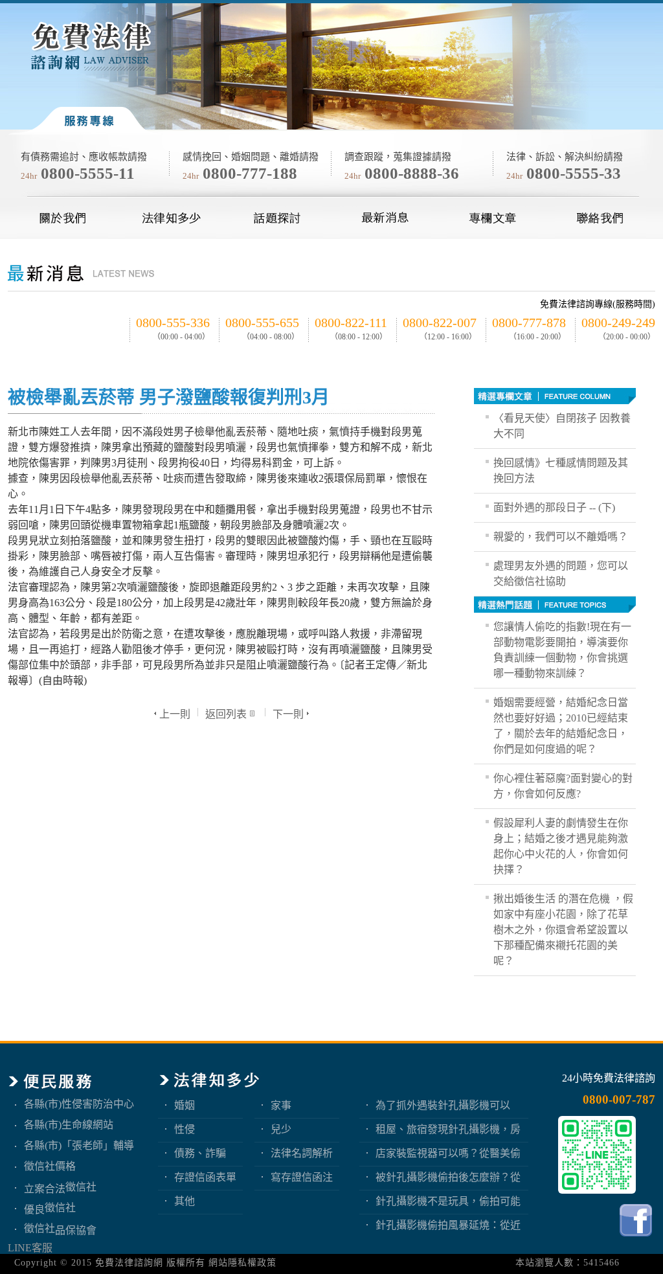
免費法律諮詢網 (129, 1263)
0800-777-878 (529, 322)
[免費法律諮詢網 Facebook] (637, 1239)
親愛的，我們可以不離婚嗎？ (560, 536)
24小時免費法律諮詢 (608, 1078)
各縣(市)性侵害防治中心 (79, 1103)
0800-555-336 (173, 322)
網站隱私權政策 (242, 1263)
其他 (184, 1201)
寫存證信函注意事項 (302, 1177)
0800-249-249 (618, 322)
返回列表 (226, 714)
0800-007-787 (619, 1099)
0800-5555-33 (573, 173)
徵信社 (80, 1186)
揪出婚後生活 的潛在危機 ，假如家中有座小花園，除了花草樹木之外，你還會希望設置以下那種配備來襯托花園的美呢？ (563, 929)
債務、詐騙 (200, 1153)
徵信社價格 (50, 1166)
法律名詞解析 (302, 1153)
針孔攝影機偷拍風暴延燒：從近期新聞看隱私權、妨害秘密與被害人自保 (448, 1225)
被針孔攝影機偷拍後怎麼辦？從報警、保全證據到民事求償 (448, 1177)
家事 (281, 1105)
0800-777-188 (250, 173)
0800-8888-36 (412, 173)
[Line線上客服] (597, 1155)
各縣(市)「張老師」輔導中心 (79, 1145)
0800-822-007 (440, 322)
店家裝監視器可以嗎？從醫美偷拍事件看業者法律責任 (448, 1153)
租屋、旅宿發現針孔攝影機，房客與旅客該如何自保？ (448, 1129)
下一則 (288, 714)
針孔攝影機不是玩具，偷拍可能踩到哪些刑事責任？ (448, 1201)
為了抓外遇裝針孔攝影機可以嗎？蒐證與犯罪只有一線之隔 (443, 1105)
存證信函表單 (205, 1177)
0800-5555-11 (88, 173)
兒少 (281, 1129)
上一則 (174, 714)
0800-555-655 (262, 322)
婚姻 (184, 1105)
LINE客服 (30, 1247)
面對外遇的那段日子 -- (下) (554, 507)
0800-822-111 (351, 322)
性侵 (184, 1129)
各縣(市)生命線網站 (68, 1124)
